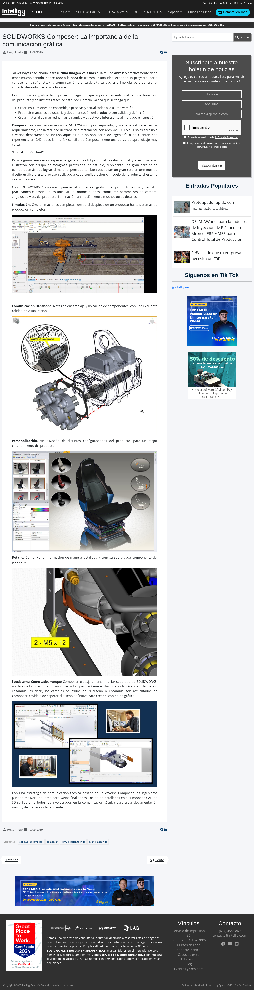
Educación (188, 959)
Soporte (174, 12)
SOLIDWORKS (87, 12)
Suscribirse (212, 165)
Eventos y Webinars (188, 969)
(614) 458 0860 (19, 2)
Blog (214, 3)
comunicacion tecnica (73, 841)
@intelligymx (181, 287)
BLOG (36, 12)
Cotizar (227, 3)
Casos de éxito (188, 954)
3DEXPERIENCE (147, 12)
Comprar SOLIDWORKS (188, 940)
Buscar (244, 37)
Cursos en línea (188, 945)
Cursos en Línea (199, 12)
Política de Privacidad (226, 137)
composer (52, 841)
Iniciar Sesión (244, 3)
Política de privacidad (193, 985)
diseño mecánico (98, 841)
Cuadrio (247, 985)
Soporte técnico (189, 950)
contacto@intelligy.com (229, 935)
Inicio (64, 12)
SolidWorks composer (31, 841)
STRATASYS (116, 12)
